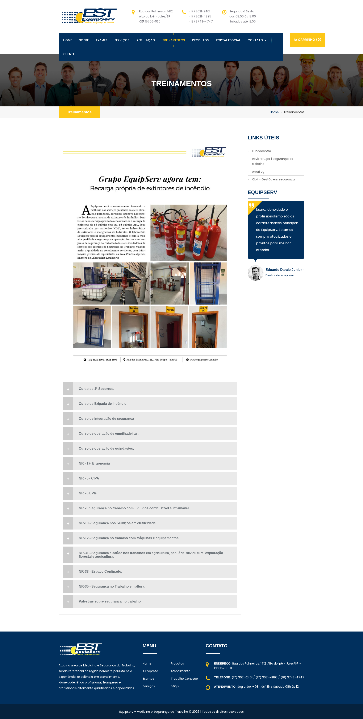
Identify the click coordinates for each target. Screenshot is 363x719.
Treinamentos (173, 40)
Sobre (84, 40)
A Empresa (150, 671)
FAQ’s (175, 686)
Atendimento (180, 671)
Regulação (146, 40)
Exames (101, 40)
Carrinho (309, 39)
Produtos (200, 40)
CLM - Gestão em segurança (273, 179)
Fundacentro (261, 151)
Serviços (121, 40)
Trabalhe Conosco (184, 679)
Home (67, 40)
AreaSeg (258, 171)
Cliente (69, 54)
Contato (255, 40)
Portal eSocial (228, 40)
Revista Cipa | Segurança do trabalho (272, 161)
